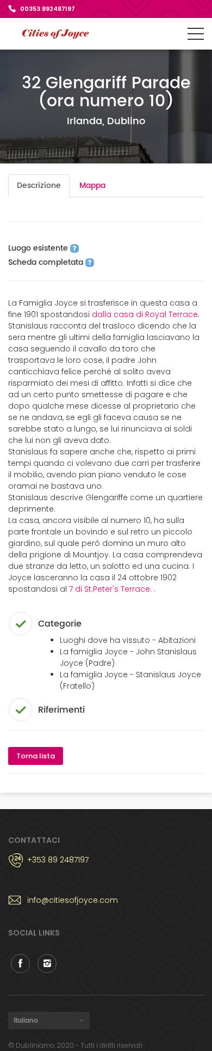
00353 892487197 (47, 8)
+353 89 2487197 (58, 860)
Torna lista (35, 756)
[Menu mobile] (196, 36)
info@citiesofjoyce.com (72, 900)
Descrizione (39, 185)
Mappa (92, 185)
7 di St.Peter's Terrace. (111, 589)
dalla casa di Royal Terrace (145, 314)
